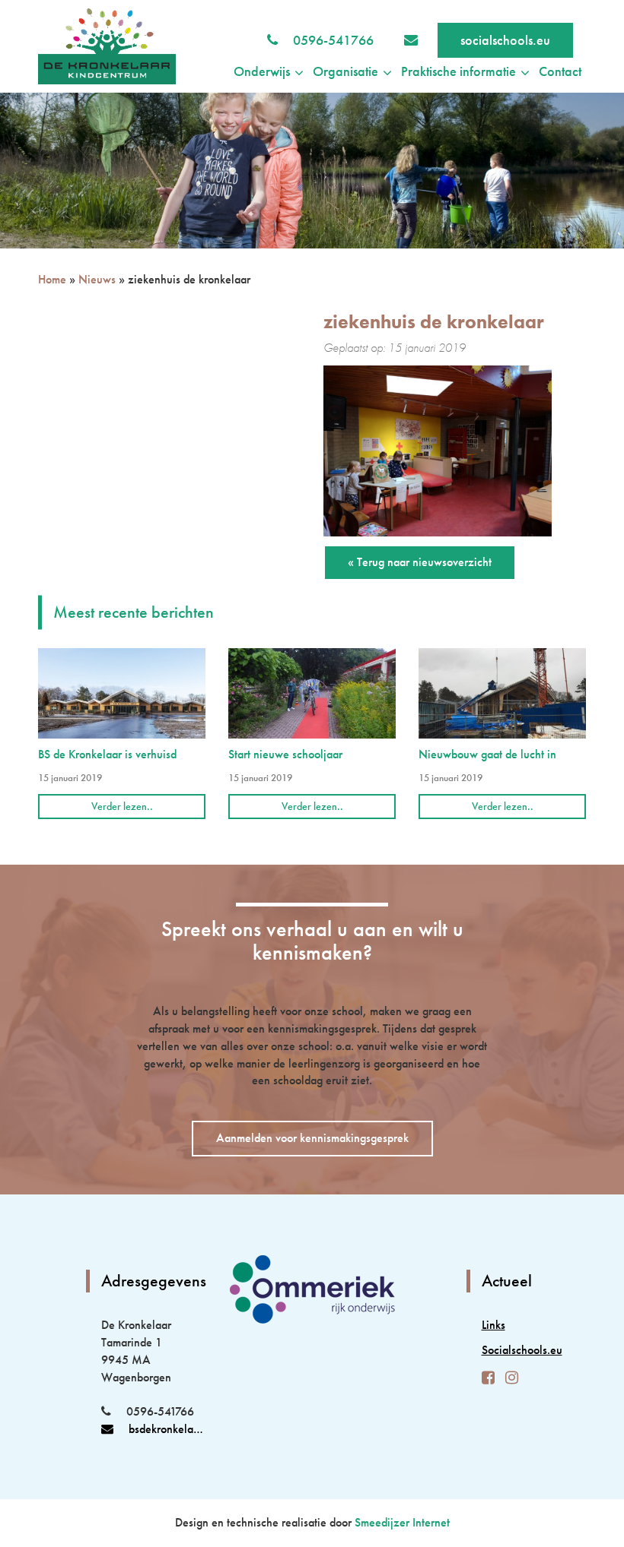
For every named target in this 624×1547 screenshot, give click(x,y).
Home (52, 279)
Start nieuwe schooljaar (285, 754)
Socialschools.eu (510, 1350)
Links (493, 1325)
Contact (560, 71)
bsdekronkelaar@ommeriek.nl (167, 1429)
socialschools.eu (505, 40)
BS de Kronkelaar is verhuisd (107, 754)
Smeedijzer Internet (402, 1522)
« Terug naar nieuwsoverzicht (420, 562)
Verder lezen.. (122, 806)
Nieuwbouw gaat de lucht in (487, 754)
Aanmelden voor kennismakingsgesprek (312, 1138)
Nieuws (97, 279)
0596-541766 (333, 40)
